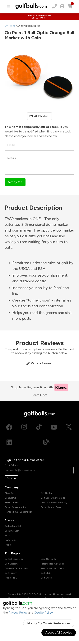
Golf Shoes (46, 577)
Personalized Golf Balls (52, 563)
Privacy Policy (18, 612)
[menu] (8, 6)
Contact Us (10, 497)
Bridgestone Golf (13, 526)
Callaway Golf (12, 530)
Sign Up (11, 478)
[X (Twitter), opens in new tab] (68, 427)
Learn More (39, 395)
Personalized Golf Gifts (52, 568)
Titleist (8, 544)
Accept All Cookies (58, 632)
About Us (9, 493)
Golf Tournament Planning (54, 502)
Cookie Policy (43, 612)
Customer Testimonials (16, 568)
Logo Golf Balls (48, 559)
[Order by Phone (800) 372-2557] (54, 6)
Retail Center (11, 502)
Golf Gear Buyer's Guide (53, 497)
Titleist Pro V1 (11, 577)
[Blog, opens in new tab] (46, 442)
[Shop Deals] (39, 17)
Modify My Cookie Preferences (48, 623)
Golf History (10, 573)
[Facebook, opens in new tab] (9, 427)
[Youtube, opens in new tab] (53, 427)
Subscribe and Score (51, 507)
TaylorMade (10, 540)
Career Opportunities (15, 507)
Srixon (8, 535)
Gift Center (46, 493)
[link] (62, 6)
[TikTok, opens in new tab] (39, 427)
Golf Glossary (11, 563)
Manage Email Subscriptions (19, 511)
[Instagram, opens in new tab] (24, 427)
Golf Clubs (46, 573)
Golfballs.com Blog (14, 559)
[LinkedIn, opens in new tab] (9, 442)
